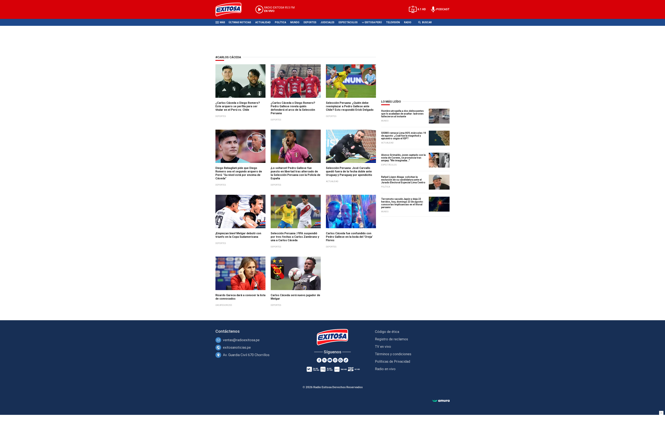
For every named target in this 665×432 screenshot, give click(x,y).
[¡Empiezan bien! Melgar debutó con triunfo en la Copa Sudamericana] (240, 211)
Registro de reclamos (391, 339)
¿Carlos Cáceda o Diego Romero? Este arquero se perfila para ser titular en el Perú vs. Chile (237, 106)
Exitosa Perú (373, 22)
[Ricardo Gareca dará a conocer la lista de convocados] (240, 273)
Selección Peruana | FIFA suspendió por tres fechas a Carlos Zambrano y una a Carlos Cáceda (295, 237)
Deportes (310, 22)
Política (280, 22)
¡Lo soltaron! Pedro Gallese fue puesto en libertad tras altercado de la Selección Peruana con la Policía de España (295, 173)
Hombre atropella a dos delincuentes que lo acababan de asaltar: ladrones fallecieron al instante (402, 114)
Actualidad (263, 22)
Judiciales (327, 22)
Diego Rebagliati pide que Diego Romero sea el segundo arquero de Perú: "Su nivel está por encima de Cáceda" (238, 173)
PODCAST (443, 9)
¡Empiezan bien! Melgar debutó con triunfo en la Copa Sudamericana (238, 235)
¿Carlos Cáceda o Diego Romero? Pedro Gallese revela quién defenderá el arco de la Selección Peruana (293, 108)
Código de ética (387, 332)
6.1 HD (422, 9)
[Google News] (340, 360)
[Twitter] (324, 360)
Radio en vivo (385, 369)
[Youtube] (329, 360)
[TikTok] (346, 360)
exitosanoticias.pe (237, 347)
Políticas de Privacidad (392, 361)
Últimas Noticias (240, 22)
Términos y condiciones (393, 354)
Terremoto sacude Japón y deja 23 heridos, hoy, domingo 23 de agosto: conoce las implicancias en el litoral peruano (402, 203)
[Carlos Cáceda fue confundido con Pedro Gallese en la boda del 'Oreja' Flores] (351, 211)
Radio (407, 22)
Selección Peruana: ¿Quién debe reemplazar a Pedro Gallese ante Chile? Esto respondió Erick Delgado (350, 106)
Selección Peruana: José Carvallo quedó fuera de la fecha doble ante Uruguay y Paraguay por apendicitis (349, 171)
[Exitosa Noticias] (231, 9)
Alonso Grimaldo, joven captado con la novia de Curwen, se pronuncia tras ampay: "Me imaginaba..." (403, 158)
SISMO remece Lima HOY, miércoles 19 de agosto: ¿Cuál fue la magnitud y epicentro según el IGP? (403, 136)
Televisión (393, 22)
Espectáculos (348, 22)
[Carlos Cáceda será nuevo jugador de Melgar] (296, 273)
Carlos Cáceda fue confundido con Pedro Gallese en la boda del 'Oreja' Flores (349, 237)
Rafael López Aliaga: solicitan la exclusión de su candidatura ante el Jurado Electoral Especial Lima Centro (403, 180)
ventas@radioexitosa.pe (241, 340)
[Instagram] (335, 360)
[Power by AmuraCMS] (441, 401)
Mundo (294, 22)
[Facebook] (319, 360)
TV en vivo (383, 346)
